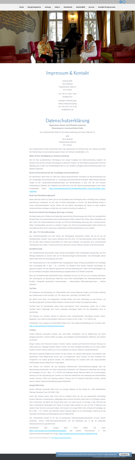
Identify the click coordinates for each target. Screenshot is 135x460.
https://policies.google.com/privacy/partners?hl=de (78, 434)
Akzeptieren (124, 454)
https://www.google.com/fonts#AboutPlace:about (47, 431)
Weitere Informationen (110, 454)
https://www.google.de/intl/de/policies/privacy (46, 326)
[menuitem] (21, 7)
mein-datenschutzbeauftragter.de (61, 438)
